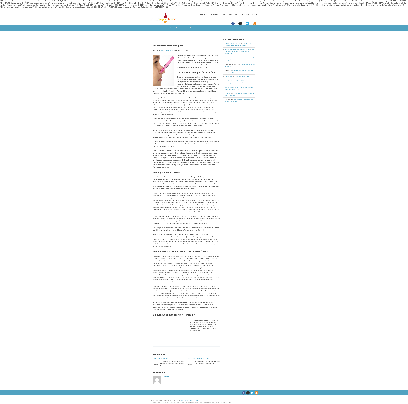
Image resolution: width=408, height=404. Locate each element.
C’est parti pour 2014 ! (242, 76)
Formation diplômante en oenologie (237, 49)
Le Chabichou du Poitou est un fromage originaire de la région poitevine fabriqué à (168, 362)
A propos (245, 14)
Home (155, 28)
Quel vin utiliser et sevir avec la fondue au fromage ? (239, 51)
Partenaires (185, 400)
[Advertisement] (186, 41)
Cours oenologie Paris (232, 43)
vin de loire (228, 76)
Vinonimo (228, 93)
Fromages (214, 14)
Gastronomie (227, 14)
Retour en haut (226, 402)
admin (162, 50)
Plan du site (194, 400)
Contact (255, 14)
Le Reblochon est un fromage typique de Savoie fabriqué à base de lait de (204, 361)
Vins (236, 14)
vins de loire (229, 81)
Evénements (203, 14)
